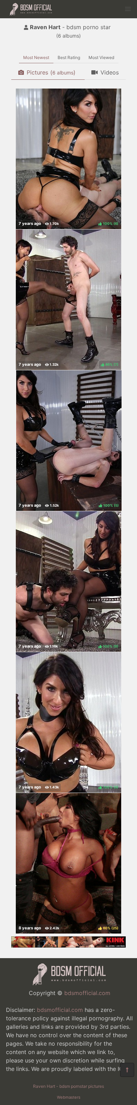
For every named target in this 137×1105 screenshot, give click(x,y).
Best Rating (69, 57)
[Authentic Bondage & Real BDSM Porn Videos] (68, 945)
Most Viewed (101, 57)
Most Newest (36, 57)
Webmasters (68, 1097)
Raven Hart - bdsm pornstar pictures (68, 1086)
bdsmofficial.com (87, 992)
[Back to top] (127, 1070)
